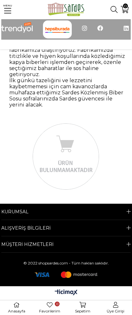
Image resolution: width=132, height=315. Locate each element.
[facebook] (100, 31)
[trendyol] (17, 28)
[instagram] (84, 31)
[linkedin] (126, 31)
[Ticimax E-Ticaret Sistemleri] (66, 292)
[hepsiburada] (57, 29)
